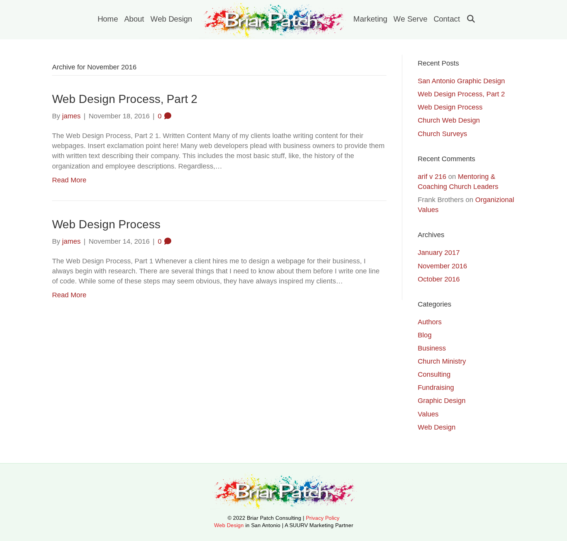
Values (428, 414)
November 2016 (442, 266)
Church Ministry (442, 361)
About (134, 19)
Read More (69, 180)
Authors (430, 322)
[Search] (468, 19)
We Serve (410, 19)
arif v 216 (432, 176)
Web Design (171, 19)
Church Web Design (449, 120)
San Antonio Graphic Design (461, 81)
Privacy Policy (322, 518)
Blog (425, 335)
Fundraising (436, 387)
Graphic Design (442, 400)
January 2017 (439, 252)
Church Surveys (442, 134)
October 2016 (439, 279)
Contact (447, 19)
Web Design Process (106, 224)
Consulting (434, 374)
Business (432, 348)
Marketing (370, 19)
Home (108, 19)
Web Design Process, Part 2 (124, 99)
